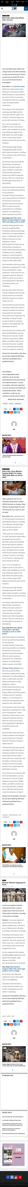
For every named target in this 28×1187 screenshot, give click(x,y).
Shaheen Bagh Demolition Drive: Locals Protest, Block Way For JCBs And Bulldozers (13, 1065)
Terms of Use (12, 2)
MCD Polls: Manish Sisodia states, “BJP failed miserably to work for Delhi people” (12, 631)
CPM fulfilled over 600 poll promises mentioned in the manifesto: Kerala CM (12, 865)
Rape (13, 1016)
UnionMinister (6, 817)
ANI (4, 22)
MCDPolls (11, 403)
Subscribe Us (18, 2)
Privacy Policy (7, 2)
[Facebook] (8, 1177)
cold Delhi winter (19, 86)
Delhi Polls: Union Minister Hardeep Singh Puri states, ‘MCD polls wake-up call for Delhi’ (14, 220)
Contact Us (22, 2)
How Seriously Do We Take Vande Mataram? (12, 1116)
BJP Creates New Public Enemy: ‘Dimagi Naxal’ (13, 1133)
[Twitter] (12, 1177)
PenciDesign (14, 1185)
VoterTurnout (18, 403)
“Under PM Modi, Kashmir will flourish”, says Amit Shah (13, 456)
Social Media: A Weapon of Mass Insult (11, 1120)
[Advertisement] (14, 53)
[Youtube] (20, 1177)
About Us (2, 2)
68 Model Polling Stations (11, 668)
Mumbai (8, 1016)
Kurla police (9, 955)
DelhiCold (5, 403)
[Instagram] (16, 1177)
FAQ (26, 1)
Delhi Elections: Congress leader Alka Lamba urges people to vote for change (13, 969)
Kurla (4, 1016)
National (4, 15)
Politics (8, 15)
